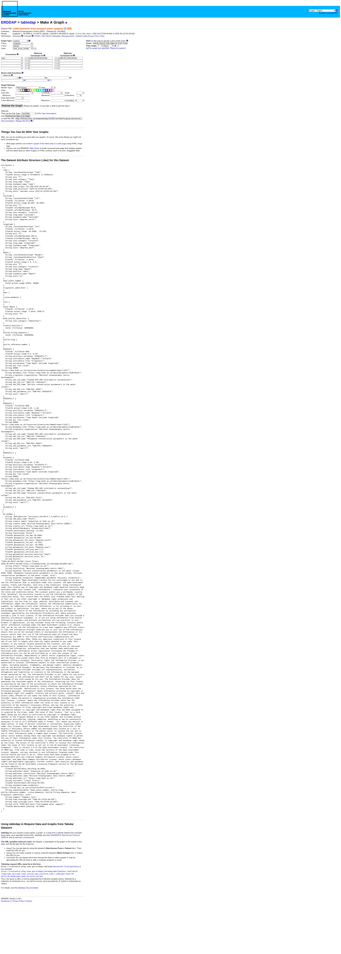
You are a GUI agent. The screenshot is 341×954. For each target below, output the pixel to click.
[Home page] (17, 12)
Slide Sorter (34, 148)
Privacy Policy (18, 901)
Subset (79, 36)
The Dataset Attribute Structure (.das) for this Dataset (35, 160)
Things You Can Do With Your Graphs (24, 131)
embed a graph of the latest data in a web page (46, 144)
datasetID (58, 867)
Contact (29, 901)
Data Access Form (91, 36)
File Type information (47, 113)
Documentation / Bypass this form (16, 121)
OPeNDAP (54, 835)
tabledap (28, 22)
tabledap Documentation (28, 888)
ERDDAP (9, 22)
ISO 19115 (46, 36)
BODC (335, 13)
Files (102, 36)
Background (67, 36)
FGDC (37, 36)
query (77, 867)
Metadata (56, 36)
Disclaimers (6, 901)
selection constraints (23, 837)
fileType (68, 867)
